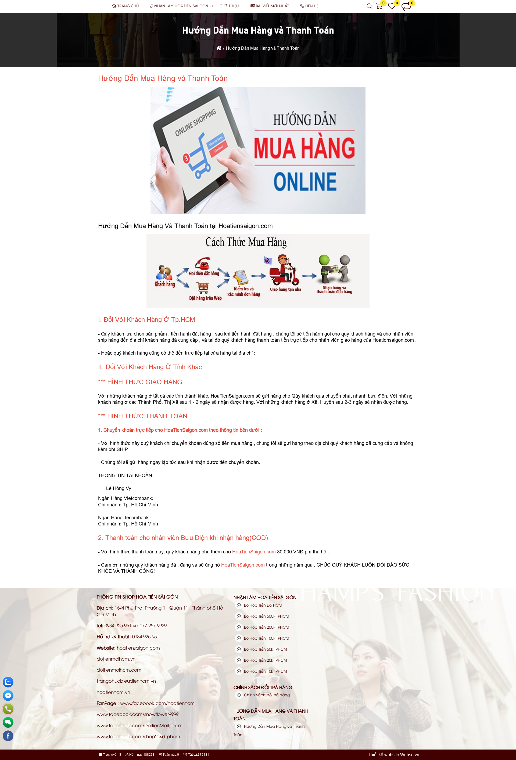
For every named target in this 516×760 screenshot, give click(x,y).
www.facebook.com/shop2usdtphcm (138, 736)
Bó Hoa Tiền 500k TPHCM (266, 615)
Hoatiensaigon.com (393, 340)
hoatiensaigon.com (138, 647)
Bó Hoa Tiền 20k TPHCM (265, 659)
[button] (370, 6)
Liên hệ (311, 6)
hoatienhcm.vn (113, 692)
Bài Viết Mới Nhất (272, 6)
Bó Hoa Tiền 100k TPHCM (266, 637)
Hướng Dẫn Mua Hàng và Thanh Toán (271, 714)
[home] (218, 48)
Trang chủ (128, 6)
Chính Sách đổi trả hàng (263, 687)
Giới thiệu (229, 6)
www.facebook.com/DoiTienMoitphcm (139, 725)
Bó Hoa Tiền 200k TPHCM (266, 626)
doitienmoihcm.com (119, 670)
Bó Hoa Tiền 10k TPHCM (265, 670)
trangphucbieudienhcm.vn (126, 681)
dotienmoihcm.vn (116, 658)
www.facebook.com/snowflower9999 (137, 714)
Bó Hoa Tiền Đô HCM (262, 604)
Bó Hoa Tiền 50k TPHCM (265, 648)
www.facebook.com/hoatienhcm (157, 703)
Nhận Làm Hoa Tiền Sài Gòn (181, 6)
